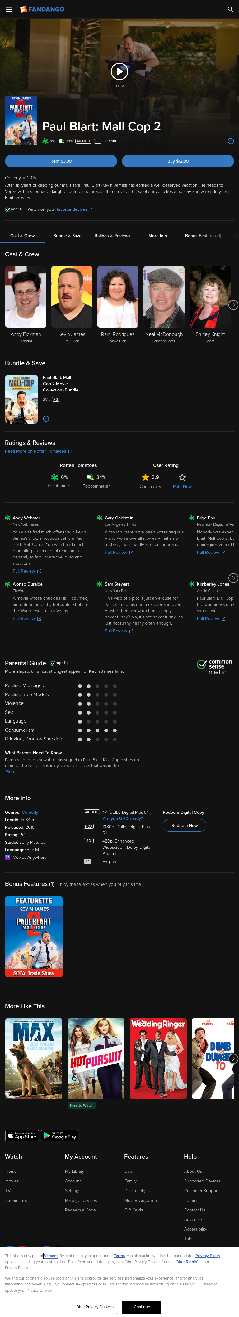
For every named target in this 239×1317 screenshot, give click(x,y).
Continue (142, 1307)
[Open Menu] (9, 9)
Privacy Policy (207, 1255)
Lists (128, 1171)
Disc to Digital (137, 1190)
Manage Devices (81, 1200)
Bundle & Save (67, 235)
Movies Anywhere (141, 1200)
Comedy (30, 812)
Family (130, 1181)
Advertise (193, 1219)
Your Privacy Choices (95, 1307)
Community (150, 486)
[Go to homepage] (43, 9)
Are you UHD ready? (123, 818)
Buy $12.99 (178, 161)
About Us (193, 1171)
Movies (12, 1181)
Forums (191, 1200)
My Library (74, 1171)
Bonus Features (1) (203, 235)
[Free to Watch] (96, 1059)
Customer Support (201, 1190)
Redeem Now (184, 825)
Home (11, 1171)
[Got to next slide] (233, 305)
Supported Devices (202, 1181)
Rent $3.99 (61, 161)
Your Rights (187, 1262)
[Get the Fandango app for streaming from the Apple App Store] (22, 1135)
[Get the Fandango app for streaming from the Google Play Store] (60, 1135)
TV (8, 1190)
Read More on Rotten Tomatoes (35, 451)
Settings (72, 1190)
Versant (51, 1255)
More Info (157, 235)
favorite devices (72, 209)
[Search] (231, 9)
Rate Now (182, 486)
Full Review (24, 571)
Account (73, 1181)
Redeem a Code (80, 1210)
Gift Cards (133, 1210)
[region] (119, 1282)
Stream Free (16, 1200)
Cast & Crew (22, 235)
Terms (119, 1255)
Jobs (188, 1238)
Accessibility (195, 1229)
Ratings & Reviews (112, 235)
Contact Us (194, 1210)
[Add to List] (231, 141)
